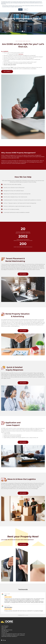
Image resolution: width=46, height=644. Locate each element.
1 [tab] (22, 31)
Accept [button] (20, 9)
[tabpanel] (23, 20)
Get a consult (7, 71)
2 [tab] (24, 31)
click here (21, 54)
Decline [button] (25, 9)
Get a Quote (23, 330)
